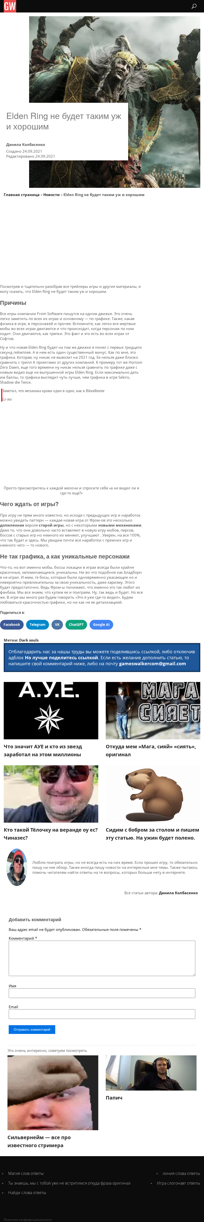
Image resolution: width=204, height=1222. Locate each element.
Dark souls (29, 640)
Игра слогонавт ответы (178, 1183)
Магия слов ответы (26, 1173)
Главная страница (22, 194)
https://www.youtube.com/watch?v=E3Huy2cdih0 (41, 406)
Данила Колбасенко (25, 144)
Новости (51, 194)
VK (57, 624)
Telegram (38, 624)
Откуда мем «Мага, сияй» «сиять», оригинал (151, 750)
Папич (114, 1097)
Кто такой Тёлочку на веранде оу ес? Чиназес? (51, 833)
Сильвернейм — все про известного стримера (39, 1141)
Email (13, 1006)
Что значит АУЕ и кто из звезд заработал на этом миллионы (43, 750)
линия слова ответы (181, 1173)
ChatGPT (76, 624)
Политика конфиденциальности (28, 1220)
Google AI (101, 624)
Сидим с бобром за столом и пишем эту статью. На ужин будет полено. (152, 833)
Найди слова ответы (27, 1192)
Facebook (11, 624)
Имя (12, 985)
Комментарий (23, 938)
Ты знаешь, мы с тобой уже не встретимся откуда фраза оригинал (69, 1183)
